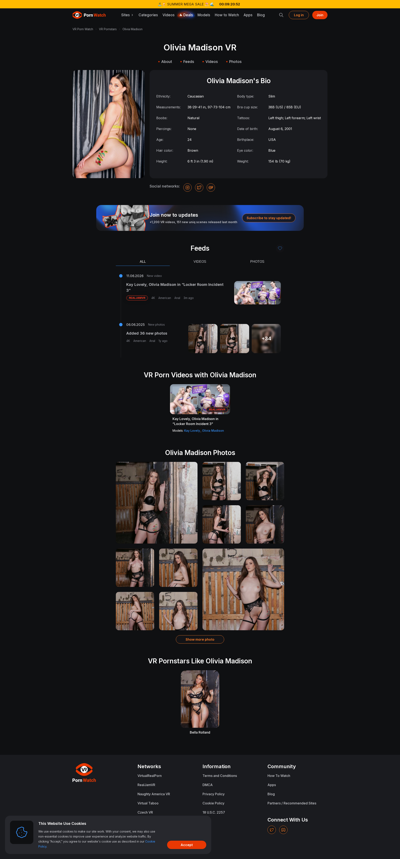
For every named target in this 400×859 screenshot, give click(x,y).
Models (204, 15)
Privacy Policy (213, 794)
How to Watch (227, 15)
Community (282, 766)
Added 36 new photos (146, 333)
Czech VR (145, 812)
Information (216, 766)
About (166, 61)
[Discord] (283, 830)
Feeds (188, 61)
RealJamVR (146, 785)
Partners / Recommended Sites (292, 803)
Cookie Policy (213, 803)
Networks (149, 766)
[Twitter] (272, 830)
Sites (125, 15)
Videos (168, 15)
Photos (235, 61)
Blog (261, 15)
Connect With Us (288, 820)
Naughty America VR (154, 794)
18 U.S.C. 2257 (213, 812)
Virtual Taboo (148, 803)
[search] (281, 15)
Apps (248, 15)
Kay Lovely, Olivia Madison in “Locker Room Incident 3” (175, 287)
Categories (148, 15)
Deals (188, 15)
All (143, 261)
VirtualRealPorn (150, 776)
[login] (280, 248)
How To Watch (279, 776)
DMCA (207, 785)
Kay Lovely (192, 430)
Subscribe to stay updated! (269, 218)
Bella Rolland (200, 732)
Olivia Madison (213, 430)
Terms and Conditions (219, 776)
